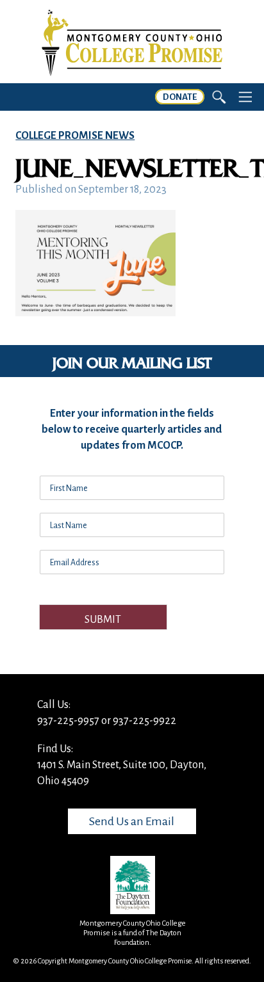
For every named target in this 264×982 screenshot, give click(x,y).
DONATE (180, 97)
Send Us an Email (131, 821)
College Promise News (75, 135)
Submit (103, 619)
